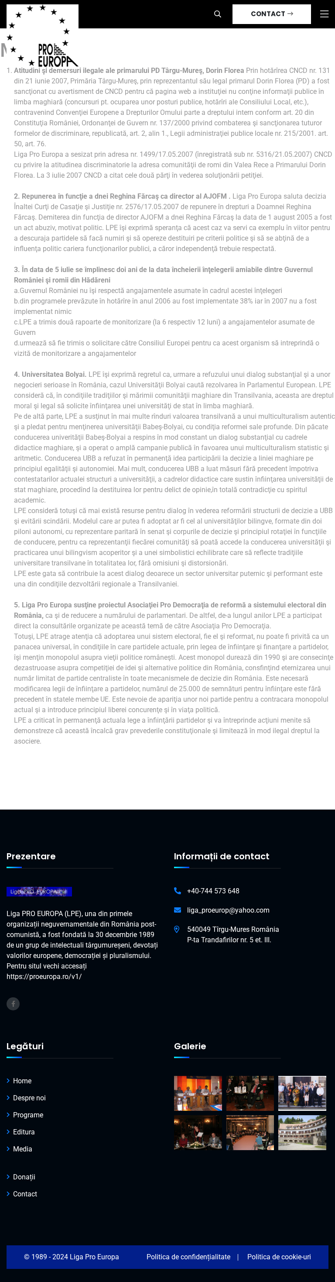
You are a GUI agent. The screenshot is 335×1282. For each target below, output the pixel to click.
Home (22, 1081)
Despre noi (29, 1098)
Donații (24, 1177)
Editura (24, 1132)
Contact (25, 1194)
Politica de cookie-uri (279, 1257)
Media (22, 1149)
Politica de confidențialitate (188, 1257)
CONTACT (269, 13)
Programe (28, 1115)
